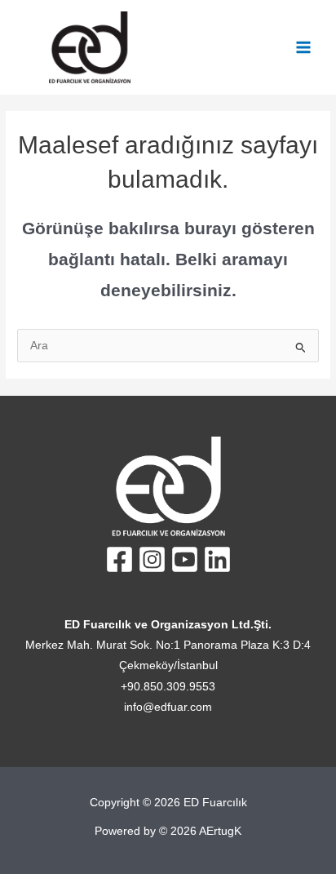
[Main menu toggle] (304, 47)
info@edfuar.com (168, 707)
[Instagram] (152, 559)
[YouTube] (184, 559)
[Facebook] (119, 559)
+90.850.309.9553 (168, 687)
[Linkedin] (217, 559)
